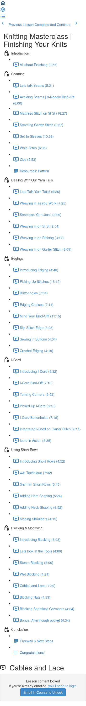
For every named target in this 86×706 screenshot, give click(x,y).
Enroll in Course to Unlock (43, 692)
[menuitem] (3, 11)
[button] (3, 4)
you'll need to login (62, 685)
